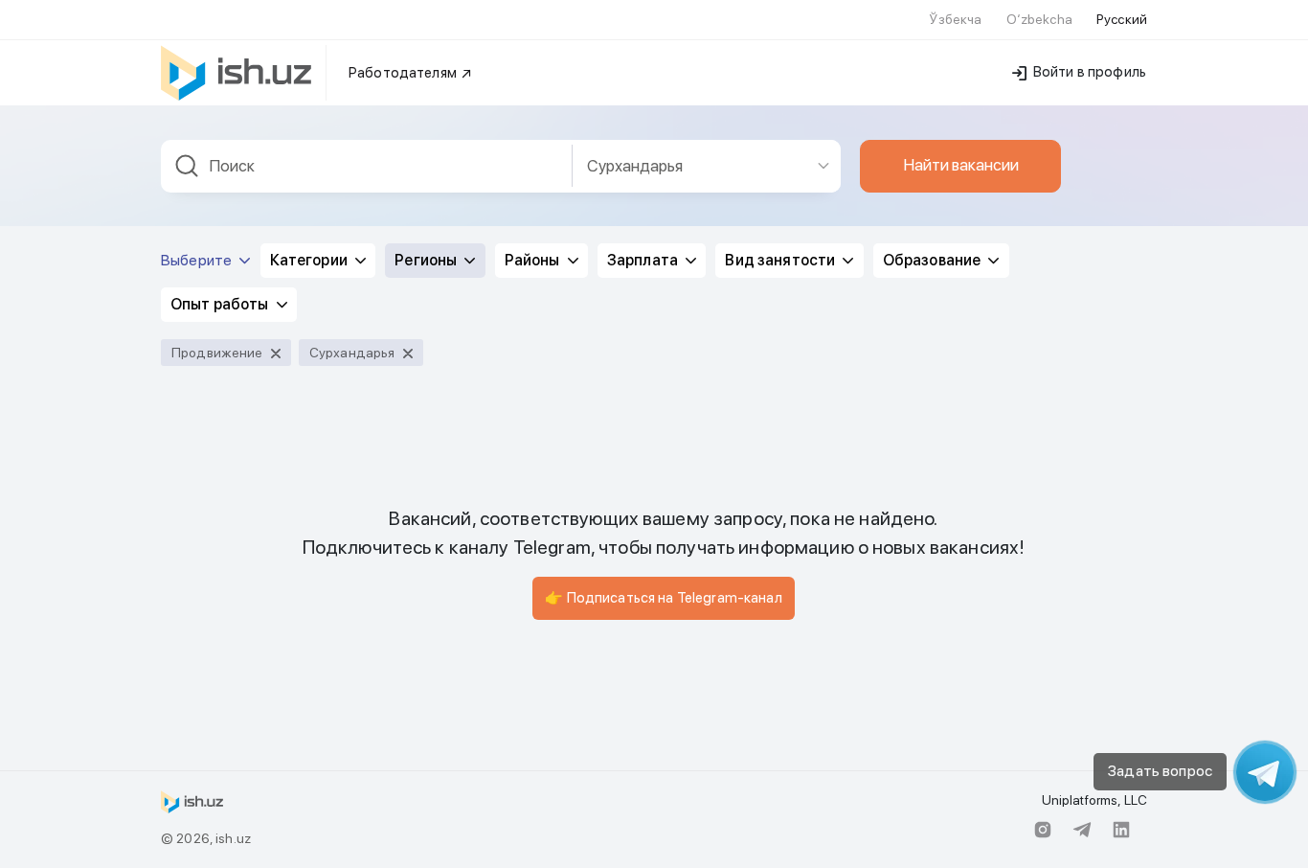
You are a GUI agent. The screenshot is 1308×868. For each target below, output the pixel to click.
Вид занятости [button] (781, 260)
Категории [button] (310, 260)
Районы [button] (534, 260)
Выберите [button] (198, 260)
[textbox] (367, 166)
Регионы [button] (427, 260)
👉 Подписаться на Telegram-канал (663, 597)
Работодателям (404, 72)
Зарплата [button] (644, 260)
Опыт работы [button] (221, 304)
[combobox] (367, 166)
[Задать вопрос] (1265, 772)
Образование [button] (933, 260)
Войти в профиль (1088, 71)
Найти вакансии (961, 164)
